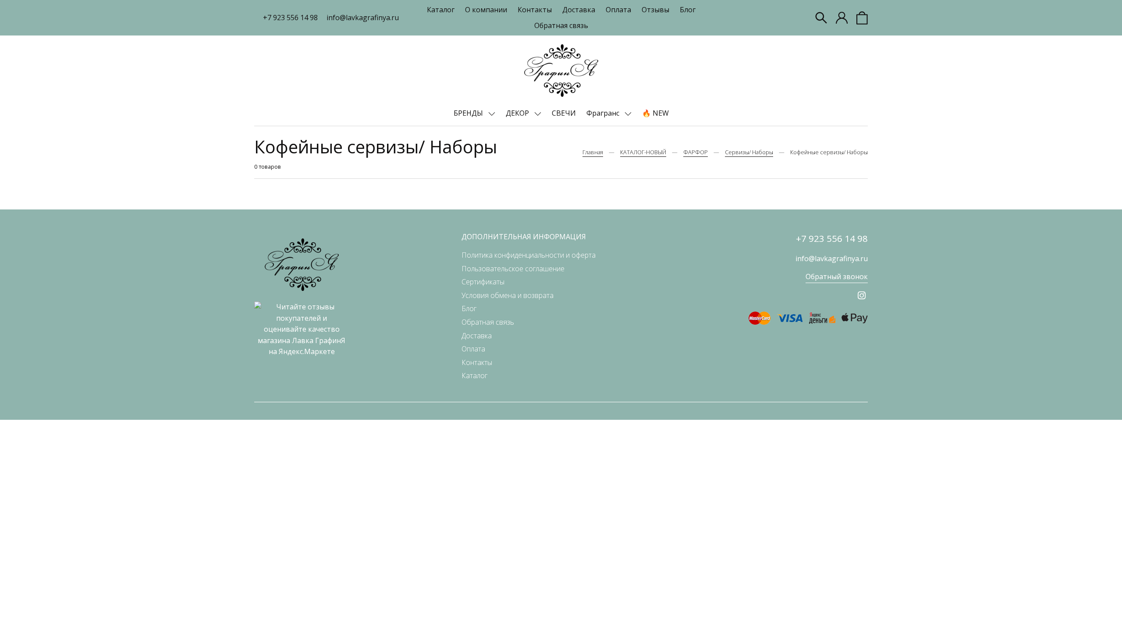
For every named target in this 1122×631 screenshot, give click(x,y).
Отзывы (655, 9)
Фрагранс (603, 113)
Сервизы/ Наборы (749, 152)
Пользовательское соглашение (513, 268)
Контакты (535, 9)
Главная (592, 152)
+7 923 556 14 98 (290, 17)
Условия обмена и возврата (508, 295)
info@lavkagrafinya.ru (363, 17)
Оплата (618, 9)
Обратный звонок (837, 276)
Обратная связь (561, 25)
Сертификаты (483, 282)
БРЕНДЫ (469, 113)
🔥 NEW (655, 113)
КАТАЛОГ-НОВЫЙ (643, 152)
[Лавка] (561, 70)
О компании (486, 9)
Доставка (578, 9)
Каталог (440, 9)
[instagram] (862, 295)
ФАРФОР (695, 152)
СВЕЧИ (564, 113)
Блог (688, 9)
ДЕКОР (518, 113)
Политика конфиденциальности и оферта (529, 255)
